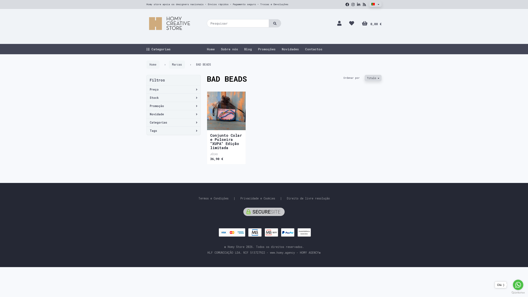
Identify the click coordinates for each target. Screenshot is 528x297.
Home (211, 49)
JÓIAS (214, 154)
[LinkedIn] (358, 4)
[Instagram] (353, 4)
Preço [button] (154, 89)
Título (372, 78)
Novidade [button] (157, 114)
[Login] (339, 23)
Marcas (177, 64)
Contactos (313, 49)
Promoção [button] (157, 106)
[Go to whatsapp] (518, 285)
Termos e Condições (213, 198)
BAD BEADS (227, 79)
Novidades (290, 49)
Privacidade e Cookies (257, 198)
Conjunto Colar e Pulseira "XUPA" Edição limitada (226, 141)
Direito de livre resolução (308, 198)
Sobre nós (229, 49)
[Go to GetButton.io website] (518, 292)
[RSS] (364, 4)
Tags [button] (153, 131)
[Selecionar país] (375, 4)
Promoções (267, 49)
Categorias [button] (158, 122)
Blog (248, 49)
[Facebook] (347, 4)
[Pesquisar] (275, 23)
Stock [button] (154, 98)
